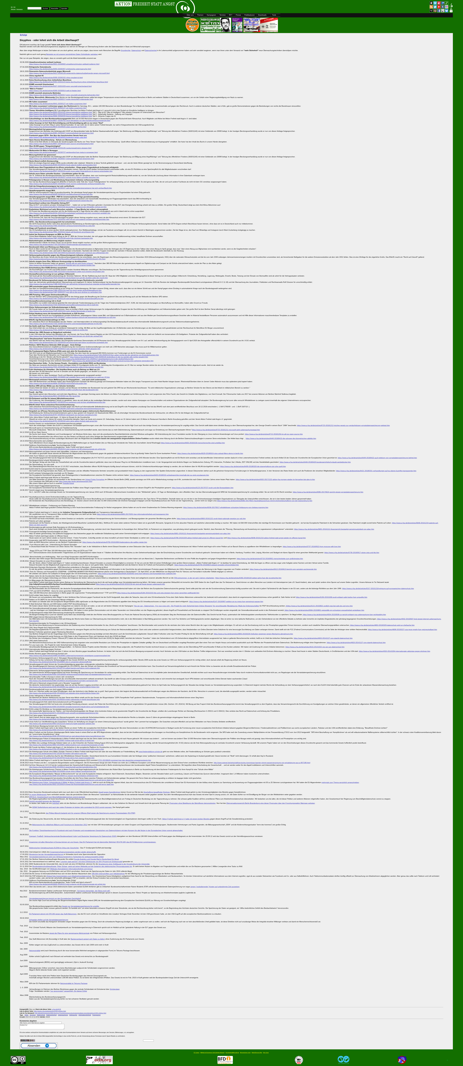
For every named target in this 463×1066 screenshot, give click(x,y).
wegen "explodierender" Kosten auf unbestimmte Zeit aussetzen (214, 887)
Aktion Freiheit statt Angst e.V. (81, 782)
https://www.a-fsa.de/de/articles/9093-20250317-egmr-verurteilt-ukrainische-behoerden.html (64, 95)
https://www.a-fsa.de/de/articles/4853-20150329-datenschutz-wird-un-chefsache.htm (382, 625)
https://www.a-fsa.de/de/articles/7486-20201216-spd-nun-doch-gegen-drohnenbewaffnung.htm (65, 290)
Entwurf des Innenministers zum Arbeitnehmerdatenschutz (68, 876)
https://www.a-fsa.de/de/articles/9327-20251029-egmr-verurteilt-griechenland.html (60, 86)
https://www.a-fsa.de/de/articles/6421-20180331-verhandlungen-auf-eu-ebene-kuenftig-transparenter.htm (376, 471)
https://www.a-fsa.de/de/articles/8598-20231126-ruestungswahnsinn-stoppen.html (60, 148)
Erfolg (26, 1015)
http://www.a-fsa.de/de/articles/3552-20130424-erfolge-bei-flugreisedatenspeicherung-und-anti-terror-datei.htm (71, 780)
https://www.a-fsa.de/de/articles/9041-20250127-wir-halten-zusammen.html (57, 104)
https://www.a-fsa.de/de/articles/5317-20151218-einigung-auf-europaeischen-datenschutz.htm (378, 588)
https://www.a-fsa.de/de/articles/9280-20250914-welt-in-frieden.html (55, 91)
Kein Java (266, 1052)
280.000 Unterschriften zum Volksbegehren (108, 874)
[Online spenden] (64, 9)
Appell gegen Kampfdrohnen (109, 792)
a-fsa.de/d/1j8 (56, 1009)
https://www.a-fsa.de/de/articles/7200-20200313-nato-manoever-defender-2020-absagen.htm (64, 349)
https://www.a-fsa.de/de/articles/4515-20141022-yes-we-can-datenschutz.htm (314, 647)
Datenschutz (136, 50)
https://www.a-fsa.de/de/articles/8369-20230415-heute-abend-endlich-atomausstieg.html (63, 165)
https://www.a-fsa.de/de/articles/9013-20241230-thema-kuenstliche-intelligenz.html (60, 114)
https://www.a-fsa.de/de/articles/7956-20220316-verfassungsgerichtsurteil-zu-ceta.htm (62, 226)
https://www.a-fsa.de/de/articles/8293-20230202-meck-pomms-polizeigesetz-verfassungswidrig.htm (67, 184)
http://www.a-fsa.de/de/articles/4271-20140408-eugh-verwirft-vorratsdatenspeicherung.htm (63, 713)
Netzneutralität (34, 951)
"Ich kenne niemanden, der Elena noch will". (93, 891)
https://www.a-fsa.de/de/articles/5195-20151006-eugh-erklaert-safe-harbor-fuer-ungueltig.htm (331, 597)
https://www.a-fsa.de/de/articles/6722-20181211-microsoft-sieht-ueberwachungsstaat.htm (226, 430)
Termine (222, 15)
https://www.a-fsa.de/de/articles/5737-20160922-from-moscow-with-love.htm (312, 546)
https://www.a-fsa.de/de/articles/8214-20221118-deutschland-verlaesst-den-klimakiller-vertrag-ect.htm (68, 207)
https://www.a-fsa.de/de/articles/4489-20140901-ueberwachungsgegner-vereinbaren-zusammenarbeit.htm (69, 656)
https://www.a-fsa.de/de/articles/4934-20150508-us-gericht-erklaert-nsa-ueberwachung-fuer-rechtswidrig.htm (344, 615)
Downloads (262, 15)
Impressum (20, 9)
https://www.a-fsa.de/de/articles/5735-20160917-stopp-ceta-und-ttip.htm (351, 553)
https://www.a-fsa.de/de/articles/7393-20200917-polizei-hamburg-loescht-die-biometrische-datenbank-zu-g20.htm (72, 317)
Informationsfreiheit (84, 1015)
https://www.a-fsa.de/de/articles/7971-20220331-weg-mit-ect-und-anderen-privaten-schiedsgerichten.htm (69, 219)
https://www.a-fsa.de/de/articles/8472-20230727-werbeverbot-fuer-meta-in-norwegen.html (63, 152)
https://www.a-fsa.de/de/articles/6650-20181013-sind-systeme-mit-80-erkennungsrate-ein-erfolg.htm (67, 449)
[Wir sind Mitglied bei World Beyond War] (344, 1064)
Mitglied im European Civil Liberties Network (212, 1052)
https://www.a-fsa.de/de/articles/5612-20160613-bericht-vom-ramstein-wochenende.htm (283, 569)
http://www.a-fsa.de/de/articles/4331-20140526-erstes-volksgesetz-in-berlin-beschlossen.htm (64, 699)
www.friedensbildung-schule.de (150, 752)
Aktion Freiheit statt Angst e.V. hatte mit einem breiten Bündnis (186, 819)
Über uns (190, 15)
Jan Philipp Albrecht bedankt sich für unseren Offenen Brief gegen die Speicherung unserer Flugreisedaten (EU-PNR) (90, 813)
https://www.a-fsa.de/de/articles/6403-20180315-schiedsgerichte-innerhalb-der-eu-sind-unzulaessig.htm (169, 475)
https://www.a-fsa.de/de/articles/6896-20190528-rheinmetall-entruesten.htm (58, 383)
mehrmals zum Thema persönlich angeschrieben (340, 782)
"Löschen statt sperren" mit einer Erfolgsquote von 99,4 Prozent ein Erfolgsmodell (91, 862)
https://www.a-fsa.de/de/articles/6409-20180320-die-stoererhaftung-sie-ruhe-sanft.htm (253, 466)
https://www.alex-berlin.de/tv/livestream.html (75, 481)
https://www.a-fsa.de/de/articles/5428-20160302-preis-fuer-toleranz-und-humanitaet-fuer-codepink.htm (137, 573)
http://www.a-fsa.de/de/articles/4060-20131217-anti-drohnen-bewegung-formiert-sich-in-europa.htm (67, 730)
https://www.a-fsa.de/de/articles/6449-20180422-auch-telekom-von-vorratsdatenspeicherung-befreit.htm (377, 458)
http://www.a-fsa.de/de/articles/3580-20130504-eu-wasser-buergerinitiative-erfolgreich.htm (63, 776)
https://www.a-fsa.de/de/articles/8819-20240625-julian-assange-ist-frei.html (57, 127)
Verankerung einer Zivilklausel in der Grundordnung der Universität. (124, 864)
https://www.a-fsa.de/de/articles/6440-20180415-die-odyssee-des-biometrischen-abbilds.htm (281, 438)
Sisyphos (33, 1015)
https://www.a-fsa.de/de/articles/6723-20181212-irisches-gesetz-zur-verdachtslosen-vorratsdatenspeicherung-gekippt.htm (343, 425)
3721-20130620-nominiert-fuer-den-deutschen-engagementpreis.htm (124, 760)
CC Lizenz (196, 1052)
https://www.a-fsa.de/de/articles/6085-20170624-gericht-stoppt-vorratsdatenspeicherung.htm (328, 492)
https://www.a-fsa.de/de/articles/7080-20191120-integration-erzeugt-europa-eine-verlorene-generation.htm (112, 361)
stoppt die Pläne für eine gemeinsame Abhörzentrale (69, 933)
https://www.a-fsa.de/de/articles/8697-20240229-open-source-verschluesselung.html (61, 144)
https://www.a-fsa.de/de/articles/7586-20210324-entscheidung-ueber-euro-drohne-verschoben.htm (67, 271)
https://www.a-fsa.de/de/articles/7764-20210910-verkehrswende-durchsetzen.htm (60, 244)
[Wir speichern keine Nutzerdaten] (299, 1064)
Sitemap (13, 9)
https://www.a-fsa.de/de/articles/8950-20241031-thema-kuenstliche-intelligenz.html (60, 112)
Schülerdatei (114, 989)
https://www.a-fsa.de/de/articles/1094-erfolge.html (50, 1011)
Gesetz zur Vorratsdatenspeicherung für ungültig (80, 906)
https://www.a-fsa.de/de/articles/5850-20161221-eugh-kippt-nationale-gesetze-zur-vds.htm (211, 518)
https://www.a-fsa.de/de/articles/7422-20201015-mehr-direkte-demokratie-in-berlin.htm (62, 311)
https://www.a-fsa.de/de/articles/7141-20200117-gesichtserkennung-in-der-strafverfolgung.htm (97, 359)
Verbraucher (73, 1015)
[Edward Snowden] (216, 32)
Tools (274, 15)
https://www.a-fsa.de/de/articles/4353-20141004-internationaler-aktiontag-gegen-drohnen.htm (394, 651)
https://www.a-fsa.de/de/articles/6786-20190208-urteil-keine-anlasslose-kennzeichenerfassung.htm (67, 408)
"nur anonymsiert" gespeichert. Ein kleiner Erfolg (68, 991)
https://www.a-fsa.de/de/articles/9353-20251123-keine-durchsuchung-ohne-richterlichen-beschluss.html (68, 82)
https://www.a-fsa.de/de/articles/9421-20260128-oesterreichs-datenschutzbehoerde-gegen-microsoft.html (69, 73)
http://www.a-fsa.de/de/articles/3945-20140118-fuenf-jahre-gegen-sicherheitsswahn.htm (62, 719)
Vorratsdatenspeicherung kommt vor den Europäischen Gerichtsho (54, 898)
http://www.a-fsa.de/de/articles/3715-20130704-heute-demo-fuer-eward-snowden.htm (61, 758)
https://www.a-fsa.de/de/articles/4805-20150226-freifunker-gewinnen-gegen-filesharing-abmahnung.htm (253, 634)
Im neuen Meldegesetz (38, 794)
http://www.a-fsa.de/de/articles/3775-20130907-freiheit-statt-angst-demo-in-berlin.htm (61, 740)
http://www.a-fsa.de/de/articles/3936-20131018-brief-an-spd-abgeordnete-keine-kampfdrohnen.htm (67, 736)
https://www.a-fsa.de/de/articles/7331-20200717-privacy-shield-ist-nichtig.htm (58, 330)
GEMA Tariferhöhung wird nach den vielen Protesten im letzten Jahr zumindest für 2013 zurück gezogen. (72, 807)
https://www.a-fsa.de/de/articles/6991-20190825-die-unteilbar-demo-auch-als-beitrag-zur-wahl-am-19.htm (69, 377)
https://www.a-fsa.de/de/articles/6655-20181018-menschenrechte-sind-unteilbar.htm (193, 443)
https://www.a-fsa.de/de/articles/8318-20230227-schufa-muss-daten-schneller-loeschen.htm (64, 177)
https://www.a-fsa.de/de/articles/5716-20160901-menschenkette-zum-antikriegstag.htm (270, 559)
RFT (230, 15)
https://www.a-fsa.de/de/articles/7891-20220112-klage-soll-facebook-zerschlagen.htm (61, 232)
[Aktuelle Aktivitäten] (192, 32)
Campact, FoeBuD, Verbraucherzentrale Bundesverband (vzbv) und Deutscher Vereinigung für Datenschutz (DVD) (73, 836)
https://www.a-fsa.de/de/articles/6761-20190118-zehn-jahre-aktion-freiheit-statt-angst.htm (63, 421)
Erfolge (23, 35)
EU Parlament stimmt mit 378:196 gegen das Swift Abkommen (53, 914)
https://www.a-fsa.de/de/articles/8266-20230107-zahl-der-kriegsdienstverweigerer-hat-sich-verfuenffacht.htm (70, 188)
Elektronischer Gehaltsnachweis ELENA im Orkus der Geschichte (54, 848)
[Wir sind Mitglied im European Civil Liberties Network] (99, 1064)
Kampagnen (211, 15)
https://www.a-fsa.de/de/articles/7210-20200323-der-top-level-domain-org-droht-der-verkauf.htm (66, 336)
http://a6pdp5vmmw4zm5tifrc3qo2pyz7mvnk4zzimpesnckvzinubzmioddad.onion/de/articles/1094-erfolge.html (70, 1013)
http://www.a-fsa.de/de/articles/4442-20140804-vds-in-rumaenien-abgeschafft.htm (60, 662)
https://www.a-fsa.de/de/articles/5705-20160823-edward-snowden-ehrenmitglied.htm (206, 565)
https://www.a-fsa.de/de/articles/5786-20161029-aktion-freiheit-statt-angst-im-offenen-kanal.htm (186, 538)
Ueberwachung (63, 1015)
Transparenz (96, 1015)
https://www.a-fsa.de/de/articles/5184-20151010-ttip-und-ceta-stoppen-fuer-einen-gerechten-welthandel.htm (158, 593)
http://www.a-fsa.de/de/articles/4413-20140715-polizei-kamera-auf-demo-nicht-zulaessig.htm (64, 668)
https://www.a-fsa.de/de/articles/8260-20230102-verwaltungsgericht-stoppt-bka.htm (61, 194)
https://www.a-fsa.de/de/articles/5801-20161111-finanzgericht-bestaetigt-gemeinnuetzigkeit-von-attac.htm (334, 529)
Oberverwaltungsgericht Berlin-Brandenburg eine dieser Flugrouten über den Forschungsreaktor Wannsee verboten (270, 803)
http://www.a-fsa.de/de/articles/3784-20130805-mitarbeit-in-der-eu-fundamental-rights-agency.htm (66, 749)
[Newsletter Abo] (55, 9)
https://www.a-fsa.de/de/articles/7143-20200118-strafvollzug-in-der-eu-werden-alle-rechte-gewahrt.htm (109, 357)
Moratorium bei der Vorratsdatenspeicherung (46, 854)
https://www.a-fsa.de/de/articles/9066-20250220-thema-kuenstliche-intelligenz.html (60, 116)
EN (14, 7)
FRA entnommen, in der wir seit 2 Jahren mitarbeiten (194, 578)
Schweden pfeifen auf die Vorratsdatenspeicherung (48, 920)
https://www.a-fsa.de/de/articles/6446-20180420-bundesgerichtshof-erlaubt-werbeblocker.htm (315, 462)
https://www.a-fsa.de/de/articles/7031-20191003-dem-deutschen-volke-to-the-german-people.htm (66, 367)
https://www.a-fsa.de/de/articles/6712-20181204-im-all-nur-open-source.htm (274, 434)
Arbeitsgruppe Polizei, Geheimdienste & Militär (49, 782)
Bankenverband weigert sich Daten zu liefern (88, 939)
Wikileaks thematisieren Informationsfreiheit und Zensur (71, 869)
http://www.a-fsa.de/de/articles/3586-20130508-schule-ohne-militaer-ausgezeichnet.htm (62, 771)
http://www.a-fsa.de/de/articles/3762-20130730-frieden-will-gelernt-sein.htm (58, 753)
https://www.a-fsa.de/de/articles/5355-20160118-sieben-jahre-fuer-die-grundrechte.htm (248, 578)
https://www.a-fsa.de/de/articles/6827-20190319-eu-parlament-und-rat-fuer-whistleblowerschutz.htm (67, 402)
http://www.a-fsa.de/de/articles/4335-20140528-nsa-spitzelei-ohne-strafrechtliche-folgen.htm (64, 687)
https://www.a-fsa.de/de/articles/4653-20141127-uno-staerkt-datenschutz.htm (323, 638)
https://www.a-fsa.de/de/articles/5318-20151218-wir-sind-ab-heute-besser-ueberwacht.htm (130, 584)
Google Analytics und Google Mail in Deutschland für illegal (96, 859)
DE (12, 7)
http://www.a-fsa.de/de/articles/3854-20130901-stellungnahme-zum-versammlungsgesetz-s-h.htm (66, 745)
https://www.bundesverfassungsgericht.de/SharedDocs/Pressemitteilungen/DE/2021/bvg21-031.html (67, 259)
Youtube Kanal (68, 483)
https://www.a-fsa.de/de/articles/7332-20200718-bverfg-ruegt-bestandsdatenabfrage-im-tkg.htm (65, 324)
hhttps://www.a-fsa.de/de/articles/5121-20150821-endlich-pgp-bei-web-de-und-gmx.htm (319, 606)
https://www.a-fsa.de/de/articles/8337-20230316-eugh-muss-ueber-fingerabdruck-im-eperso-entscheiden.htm (70, 171)
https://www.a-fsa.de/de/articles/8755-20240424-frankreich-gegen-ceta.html (58, 137)
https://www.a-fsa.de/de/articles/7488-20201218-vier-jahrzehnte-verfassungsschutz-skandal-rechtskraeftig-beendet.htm (74, 284)
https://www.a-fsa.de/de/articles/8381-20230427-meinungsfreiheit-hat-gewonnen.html (61, 159)
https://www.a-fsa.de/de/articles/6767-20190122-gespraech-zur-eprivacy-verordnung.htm (63, 415)
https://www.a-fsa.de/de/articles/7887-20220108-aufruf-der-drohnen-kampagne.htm (61, 238)
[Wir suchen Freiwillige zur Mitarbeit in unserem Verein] (225, 1064)
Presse (238, 15)
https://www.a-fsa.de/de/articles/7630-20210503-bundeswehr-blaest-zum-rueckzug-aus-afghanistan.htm (69, 253)
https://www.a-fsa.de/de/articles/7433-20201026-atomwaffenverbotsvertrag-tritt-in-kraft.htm (64, 305)
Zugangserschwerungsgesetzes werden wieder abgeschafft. (73, 852)
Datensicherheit (151, 50)
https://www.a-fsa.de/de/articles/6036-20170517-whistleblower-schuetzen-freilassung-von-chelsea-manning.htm (225, 507)
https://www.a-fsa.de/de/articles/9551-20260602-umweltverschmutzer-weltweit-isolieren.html (64, 64)
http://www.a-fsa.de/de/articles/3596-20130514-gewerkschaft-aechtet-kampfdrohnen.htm (63, 767)
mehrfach (55, 803)
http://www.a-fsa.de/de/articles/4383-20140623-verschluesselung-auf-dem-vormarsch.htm (63, 681)
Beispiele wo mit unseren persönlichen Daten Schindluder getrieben (72, 54)
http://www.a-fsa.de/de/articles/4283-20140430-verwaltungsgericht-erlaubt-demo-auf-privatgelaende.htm (69, 707)
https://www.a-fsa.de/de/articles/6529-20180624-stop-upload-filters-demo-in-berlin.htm (210, 453)
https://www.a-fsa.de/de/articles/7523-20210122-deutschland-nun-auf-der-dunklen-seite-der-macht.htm (68, 278)
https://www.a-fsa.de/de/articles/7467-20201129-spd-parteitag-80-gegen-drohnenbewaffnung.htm (66, 298)
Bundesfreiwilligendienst (232, 1052)
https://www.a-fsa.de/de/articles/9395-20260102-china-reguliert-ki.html (56, 78)
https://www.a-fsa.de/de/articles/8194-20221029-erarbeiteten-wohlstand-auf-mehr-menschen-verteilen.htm (69, 213)
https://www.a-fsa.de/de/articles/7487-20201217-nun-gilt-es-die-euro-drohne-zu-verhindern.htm (65, 292)
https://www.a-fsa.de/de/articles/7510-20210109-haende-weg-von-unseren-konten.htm (62, 265)
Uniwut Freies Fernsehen (95, 479)
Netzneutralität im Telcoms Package (73, 983)
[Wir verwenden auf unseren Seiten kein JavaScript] (402, 1064)
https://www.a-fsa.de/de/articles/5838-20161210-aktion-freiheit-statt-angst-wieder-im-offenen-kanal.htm (266, 538)
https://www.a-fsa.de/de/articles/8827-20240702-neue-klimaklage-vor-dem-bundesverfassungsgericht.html (69, 120)
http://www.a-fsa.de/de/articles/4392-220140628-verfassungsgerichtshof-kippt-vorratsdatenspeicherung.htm (70, 674)
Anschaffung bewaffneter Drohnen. (157, 792)
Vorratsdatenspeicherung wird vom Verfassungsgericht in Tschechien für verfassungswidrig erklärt (66, 857)
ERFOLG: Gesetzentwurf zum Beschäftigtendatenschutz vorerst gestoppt (57, 797)
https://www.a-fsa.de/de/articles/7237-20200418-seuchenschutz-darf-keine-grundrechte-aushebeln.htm (68, 342)
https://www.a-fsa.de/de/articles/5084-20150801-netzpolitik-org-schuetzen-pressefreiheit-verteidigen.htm (324, 610)
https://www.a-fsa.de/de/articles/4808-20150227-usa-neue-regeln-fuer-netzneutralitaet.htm (402, 629)
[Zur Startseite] (40, 4)
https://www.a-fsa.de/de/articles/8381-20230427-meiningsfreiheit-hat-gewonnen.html (61, 133)
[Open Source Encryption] (260, 32)
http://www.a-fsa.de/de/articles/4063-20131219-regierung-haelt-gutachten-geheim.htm (62, 724)
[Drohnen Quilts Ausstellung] (237, 32)
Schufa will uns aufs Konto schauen (79, 263)
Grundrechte (125, 50)
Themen (200, 15)
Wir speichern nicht (245, 1052)
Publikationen (249, 15)
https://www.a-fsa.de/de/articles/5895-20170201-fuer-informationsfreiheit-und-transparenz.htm (133, 514)
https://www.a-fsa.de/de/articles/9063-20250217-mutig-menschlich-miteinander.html (61, 99)
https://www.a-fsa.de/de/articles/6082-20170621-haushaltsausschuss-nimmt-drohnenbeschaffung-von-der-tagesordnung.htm (264, 501)
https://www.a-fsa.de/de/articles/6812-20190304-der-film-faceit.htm (54, 396)
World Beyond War (257, 1052)
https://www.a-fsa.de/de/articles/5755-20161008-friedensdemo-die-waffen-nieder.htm (114, 542)
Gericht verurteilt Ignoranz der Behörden (44, 801)
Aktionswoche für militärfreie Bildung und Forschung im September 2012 (59, 825)
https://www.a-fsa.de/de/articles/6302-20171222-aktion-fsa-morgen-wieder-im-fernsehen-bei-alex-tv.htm (275, 479)
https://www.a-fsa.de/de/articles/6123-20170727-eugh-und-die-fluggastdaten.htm (202, 488)
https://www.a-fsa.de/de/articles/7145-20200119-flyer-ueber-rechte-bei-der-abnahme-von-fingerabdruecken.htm (116, 355)
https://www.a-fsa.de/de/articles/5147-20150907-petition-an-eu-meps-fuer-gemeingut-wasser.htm (226, 601)
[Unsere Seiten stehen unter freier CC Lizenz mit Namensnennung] (18, 1064)
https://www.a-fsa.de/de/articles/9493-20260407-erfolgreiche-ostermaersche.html (60, 69)
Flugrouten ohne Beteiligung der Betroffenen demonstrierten (192, 803)
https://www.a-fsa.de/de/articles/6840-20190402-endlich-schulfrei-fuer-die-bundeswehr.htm (63, 390)
